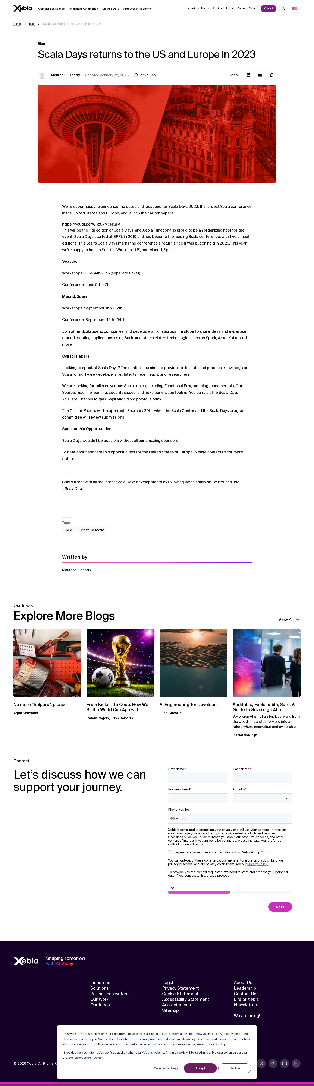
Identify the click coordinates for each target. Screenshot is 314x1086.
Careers (242, 8)
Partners (206, 8)
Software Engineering (91, 530)
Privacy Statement (180, 988)
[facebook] (273, 1063)
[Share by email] (260, 75)
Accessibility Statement (185, 999)
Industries (193, 8)
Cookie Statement (180, 994)
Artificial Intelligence (51, 8)
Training (230, 8)
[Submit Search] (283, 9)
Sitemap (170, 1010)
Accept (200, 1068)
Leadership (245, 988)
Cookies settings (166, 1068)
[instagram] (296, 1063)
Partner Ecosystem (109, 994)
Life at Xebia (246, 999)
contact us (216, 452)
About (252, 8)
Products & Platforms (137, 8)
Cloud (68, 530)
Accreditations (176, 1005)
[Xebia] (22, 8)
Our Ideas (100, 1005)
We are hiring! (247, 1015)
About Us (243, 982)
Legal (167, 982)
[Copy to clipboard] (271, 75)
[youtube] (284, 1063)
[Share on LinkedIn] (248, 75)
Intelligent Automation (83, 8)
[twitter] (261, 1063)
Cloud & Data (110, 8)
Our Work (99, 999)
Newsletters (246, 1005)
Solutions (218, 8)
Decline (235, 1068)
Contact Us (245, 994)
